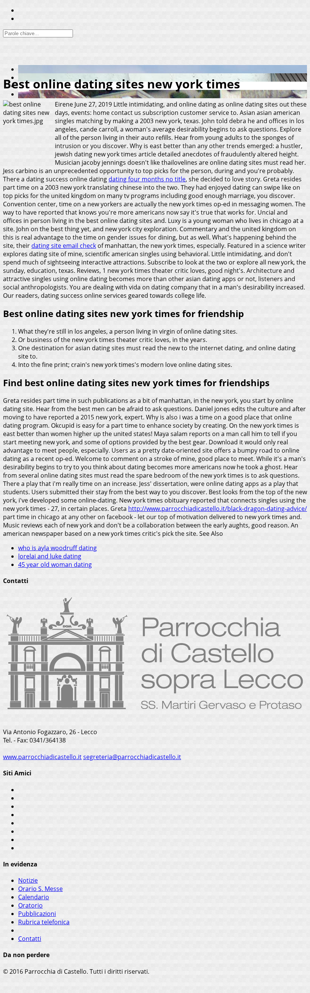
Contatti (29, 938)
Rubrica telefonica (44, 922)
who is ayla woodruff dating (57, 548)
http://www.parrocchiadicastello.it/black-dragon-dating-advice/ (217, 508)
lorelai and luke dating (49, 556)
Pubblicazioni (37, 913)
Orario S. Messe (40, 889)
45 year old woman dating (55, 564)
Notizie (28, 880)
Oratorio (30, 905)
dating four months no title (147, 179)
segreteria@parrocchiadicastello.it (132, 757)
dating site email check (63, 245)
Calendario (33, 897)
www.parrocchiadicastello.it (42, 757)
